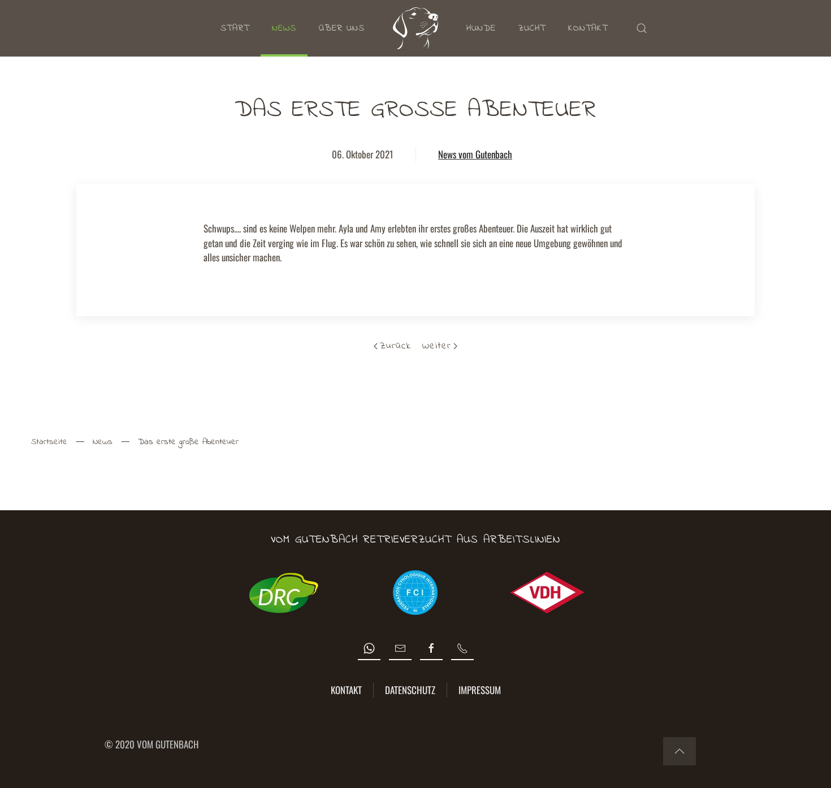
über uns (342, 28)
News (284, 28)
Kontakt (588, 28)
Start (234, 28)
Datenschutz (410, 690)
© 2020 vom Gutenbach (152, 744)
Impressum (479, 690)
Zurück (395, 346)
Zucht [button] (532, 28)
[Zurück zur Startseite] (415, 28)
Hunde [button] (481, 28)
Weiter (436, 346)
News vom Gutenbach (475, 154)
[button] (641, 28)
